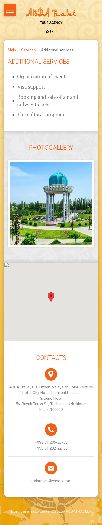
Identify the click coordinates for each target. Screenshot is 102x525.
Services (28, 50)
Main (12, 50)
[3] (51, 203)
